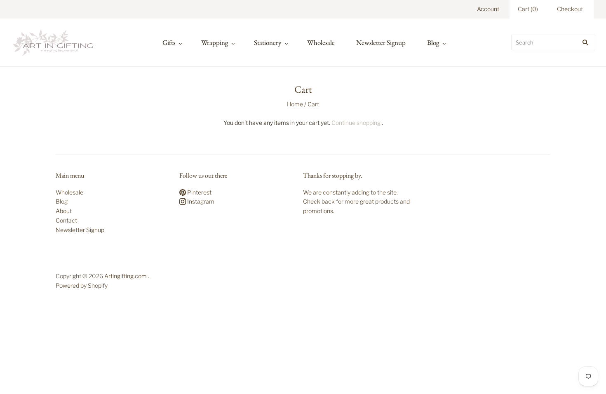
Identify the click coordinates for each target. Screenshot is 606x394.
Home (295, 104)
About (64, 210)
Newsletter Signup (381, 42)
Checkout (570, 8)
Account (488, 8)
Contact (66, 220)
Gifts (168, 42)
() (528, 8)
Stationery (267, 42)
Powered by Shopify (82, 285)
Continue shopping (356, 122)
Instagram (200, 201)
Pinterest (198, 192)
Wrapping (214, 42)
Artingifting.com (125, 275)
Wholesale (321, 42)
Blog (433, 42)
